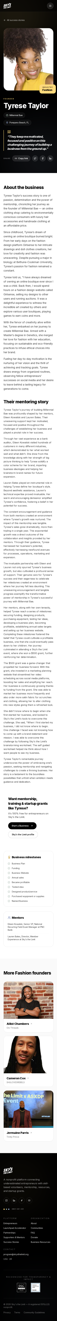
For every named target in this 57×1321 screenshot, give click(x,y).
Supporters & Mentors (14, 1237)
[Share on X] (35, 158)
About (34, 1223)
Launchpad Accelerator (15, 1228)
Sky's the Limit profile (23, 834)
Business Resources (40, 1242)
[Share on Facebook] (43, 158)
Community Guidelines (34, 1312)
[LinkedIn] (14, 1200)
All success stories (16, 20)
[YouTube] (29, 1200)
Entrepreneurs (10, 1223)
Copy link (23, 158)
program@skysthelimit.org (16, 1254)
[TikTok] (22, 1200)
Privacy (7, 1312)
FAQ (33, 1232)
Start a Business (20, 825)
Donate (34, 1237)
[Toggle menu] (50, 6)
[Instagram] (6, 1200)
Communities (37, 1228)
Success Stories (11, 1242)
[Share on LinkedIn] (50, 158)
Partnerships (9, 1232)
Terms (17, 1312)
